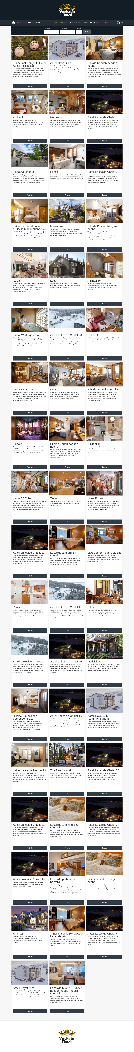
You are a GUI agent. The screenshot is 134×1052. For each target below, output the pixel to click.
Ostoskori (108, 23)
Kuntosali (98, 23)
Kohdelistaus (75, 23)
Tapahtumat (87, 23)
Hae (86, 31)
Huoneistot (37, 23)
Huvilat (28, 23)
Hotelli (20, 23)
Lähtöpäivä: (63, 28)
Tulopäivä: (47, 28)
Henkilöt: (78, 28)
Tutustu (30, 86)
